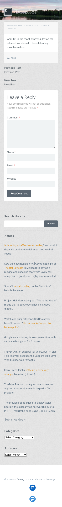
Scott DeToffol (15, 25)
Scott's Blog (18, 479)
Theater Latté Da (13, 267)
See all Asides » (14, 419)
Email (11, 165)
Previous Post (12, 72)
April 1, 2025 (32, 25)
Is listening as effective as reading (23, 245)
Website (11, 178)
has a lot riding (22, 286)
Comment (13, 117)
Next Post (10, 84)
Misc (13, 57)
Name (11, 152)
